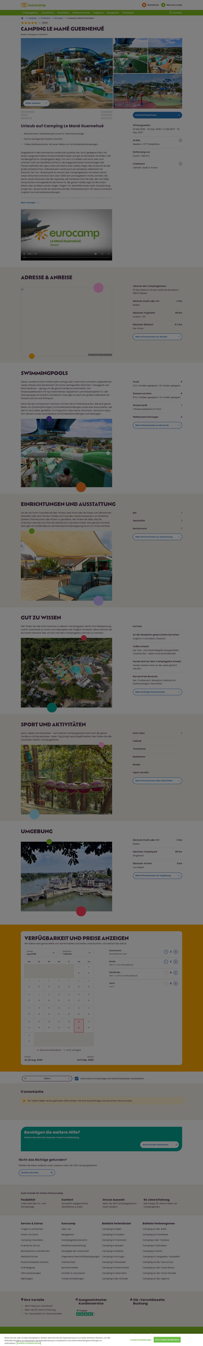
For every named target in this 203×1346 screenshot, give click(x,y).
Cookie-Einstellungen (140, 1339)
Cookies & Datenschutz (28, 1343)
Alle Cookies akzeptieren (167, 1339)
